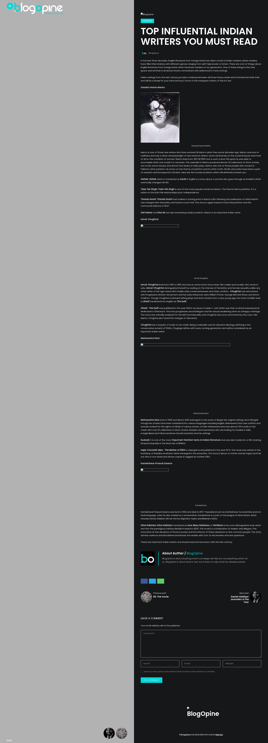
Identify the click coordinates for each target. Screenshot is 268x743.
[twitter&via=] (21, 740)
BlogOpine (154, 53)
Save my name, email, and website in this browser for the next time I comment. (179, 671)
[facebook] (15, 740)
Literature (147, 21)
